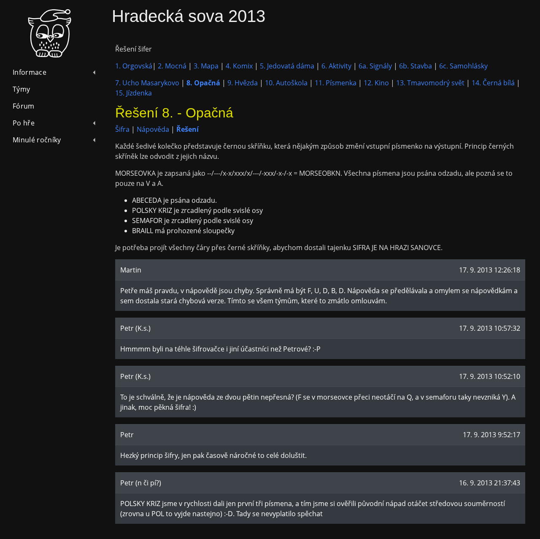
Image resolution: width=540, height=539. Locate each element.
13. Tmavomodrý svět (430, 82)
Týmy (21, 89)
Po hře (24, 123)
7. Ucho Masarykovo (147, 82)
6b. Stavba (415, 66)
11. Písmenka (335, 82)
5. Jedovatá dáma (287, 66)
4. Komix (239, 66)
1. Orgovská (133, 66)
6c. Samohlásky (463, 66)
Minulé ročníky (37, 139)
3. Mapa (206, 66)
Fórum (24, 106)
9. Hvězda (242, 82)
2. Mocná (172, 66)
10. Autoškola (286, 82)
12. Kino (376, 82)
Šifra (122, 129)
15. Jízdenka (133, 93)
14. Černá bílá (493, 82)
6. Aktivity (336, 66)
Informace (29, 72)
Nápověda (153, 129)
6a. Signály (375, 66)
